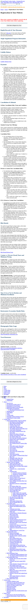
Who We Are (10, 403)
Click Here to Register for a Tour (14, 25)
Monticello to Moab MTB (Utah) (17, 549)
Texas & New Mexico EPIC (16, 447)
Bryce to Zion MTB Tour (16, 541)
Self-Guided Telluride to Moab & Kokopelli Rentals (17, 576)
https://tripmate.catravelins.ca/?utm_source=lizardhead (13, 374)
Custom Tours (7, 391)
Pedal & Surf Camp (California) (17, 439)
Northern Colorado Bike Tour (17, 489)
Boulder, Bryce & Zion (15, 424)
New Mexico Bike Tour (15, 436)
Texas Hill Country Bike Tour (17, 446)
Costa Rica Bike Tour (15, 426)
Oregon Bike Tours (14, 491)
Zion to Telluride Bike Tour (16, 460)
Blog (5, 387)
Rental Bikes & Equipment (13, 408)
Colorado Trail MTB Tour (16, 542)
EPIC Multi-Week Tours (12, 578)
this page (9, 33)
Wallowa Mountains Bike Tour (20, 494)
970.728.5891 (4, 7)
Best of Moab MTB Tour (15, 538)
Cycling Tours (7, 390)
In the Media (10, 412)
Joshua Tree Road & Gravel (16, 521)
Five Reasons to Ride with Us (14, 404)
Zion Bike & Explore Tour (16, 459)
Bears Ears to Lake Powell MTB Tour (16, 582)
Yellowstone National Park (16, 501)
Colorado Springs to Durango (20, 472)
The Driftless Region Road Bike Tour (18, 428)
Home (2, 9)
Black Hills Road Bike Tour (16, 423)
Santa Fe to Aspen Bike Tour (16, 498)
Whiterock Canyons (11, 589)
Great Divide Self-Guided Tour (17, 566)
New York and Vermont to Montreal (18, 438)
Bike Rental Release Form (7, 252)
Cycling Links (10, 415)
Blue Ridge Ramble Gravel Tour (17, 505)
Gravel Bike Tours (11, 503)
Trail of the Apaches (14, 454)
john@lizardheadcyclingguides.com (9, 334)
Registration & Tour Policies (13, 405)
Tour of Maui (13, 448)
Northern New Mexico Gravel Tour (18, 525)
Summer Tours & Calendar (13, 462)
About (6, 9)
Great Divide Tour (14, 515)
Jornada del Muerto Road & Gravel (18, 519)
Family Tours (7, 393)
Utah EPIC (12, 499)
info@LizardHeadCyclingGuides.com (16, 7)
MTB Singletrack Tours (12, 553)
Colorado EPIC (13, 471)
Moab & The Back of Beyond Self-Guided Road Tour (18, 571)
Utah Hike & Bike (11, 588)
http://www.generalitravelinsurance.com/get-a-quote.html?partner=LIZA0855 (11, 348)
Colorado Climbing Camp (13, 581)
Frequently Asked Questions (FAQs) (15, 416)
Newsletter (6, 394)
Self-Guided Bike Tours (12, 557)
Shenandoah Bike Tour (15, 442)
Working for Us (10, 411)
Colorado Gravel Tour (15, 509)
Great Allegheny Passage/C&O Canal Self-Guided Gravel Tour (18, 564)
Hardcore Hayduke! (14, 517)
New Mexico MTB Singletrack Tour (18, 555)
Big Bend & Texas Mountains (17, 422)
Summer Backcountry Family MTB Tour (16, 596)
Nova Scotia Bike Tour (15, 490)
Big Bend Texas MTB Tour (16, 539)
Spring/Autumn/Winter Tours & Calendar (16, 420)
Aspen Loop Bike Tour (15, 463)
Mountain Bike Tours (12, 531)
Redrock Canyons (14, 440)
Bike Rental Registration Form (17, 410)
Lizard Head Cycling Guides (13, 418)
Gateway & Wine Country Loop (14, 585)
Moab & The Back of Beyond (17, 434)
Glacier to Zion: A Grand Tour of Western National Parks (17, 479)
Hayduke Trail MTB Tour (16, 534)
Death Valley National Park (16, 427)
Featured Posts (10, 399)
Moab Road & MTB (11, 586)
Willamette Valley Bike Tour (16, 458)
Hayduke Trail (13, 518)
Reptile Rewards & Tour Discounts (15, 407)
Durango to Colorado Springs (20, 474)
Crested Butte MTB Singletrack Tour (18, 554)
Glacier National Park (15, 476)
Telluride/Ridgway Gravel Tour (17, 530)
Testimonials (9, 400)
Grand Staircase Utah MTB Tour (17, 545)
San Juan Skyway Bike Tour (16, 497)
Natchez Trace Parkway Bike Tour (18, 435)
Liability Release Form (6, 61)
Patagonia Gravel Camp (15, 526)
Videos (8, 414)
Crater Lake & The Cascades (16, 475)
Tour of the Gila (13, 450)
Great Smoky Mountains (15, 430)
